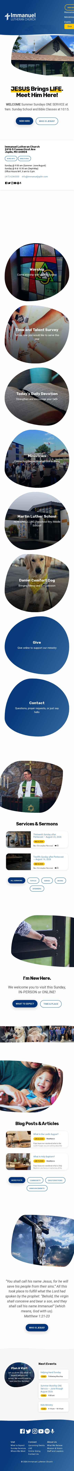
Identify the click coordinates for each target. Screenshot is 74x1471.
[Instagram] (12, 183)
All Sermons (17, 881)
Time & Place (51, 1004)
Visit (13, 1442)
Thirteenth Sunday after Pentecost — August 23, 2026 (47, 835)
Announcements (37, 1188)
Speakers (37, 889)
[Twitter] (9, 183)
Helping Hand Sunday (51, 1372)
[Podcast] (20, 183)
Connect (32, 1442)
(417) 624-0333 (12, 176)
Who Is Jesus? (37, 1328)
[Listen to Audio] (58, 846)
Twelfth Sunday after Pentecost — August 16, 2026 (48, 858)
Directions (24, 159)
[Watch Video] (56, 845)
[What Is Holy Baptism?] (18, 1161)
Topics (33, 881)
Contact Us (33, 1454)
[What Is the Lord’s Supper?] (18, 1139)
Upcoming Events (36, 1445)
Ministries (69, 17)
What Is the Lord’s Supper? (45, 1134)
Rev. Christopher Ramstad (43, 846)
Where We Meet (18, 1451)
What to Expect (25, 1004)
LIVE (30, 1448)
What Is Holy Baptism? (44, 1156)
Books (60, 881)
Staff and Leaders (55, 1451)
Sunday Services (18, 1448)
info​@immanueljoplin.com (35, 176)
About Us (52, 1442)
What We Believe (54, 1445)
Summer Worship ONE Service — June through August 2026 (52, 1389)
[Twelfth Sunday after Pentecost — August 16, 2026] (18, 861)
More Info (11, 159)
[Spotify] (18, 183)
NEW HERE (24, 121)
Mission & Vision (54, 1448)
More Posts (16, 1180)
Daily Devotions (55, 1180)
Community (35, 1180)
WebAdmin (50, 1139)
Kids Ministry (47, 1405)
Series (47, 881)
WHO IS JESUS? (47, 121)
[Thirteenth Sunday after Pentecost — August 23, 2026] (18, 839)
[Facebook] (6, 183)
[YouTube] (15, 183)
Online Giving (34, 1451)
